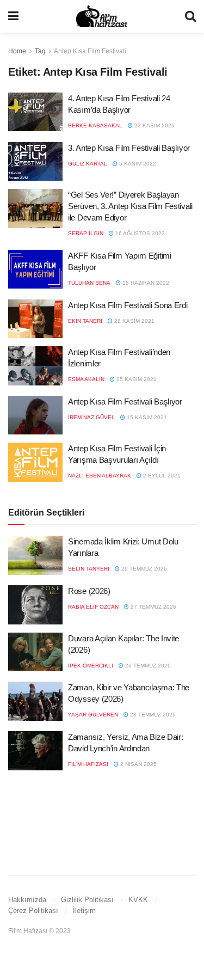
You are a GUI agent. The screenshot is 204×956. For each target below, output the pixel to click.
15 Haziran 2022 (145, 283)
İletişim (84, 910)
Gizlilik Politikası (87, 900)
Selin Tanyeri (88, 569)
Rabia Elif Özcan (93, 607)
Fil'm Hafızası (88, 764)
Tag (40, 51)
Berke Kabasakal (95, 125)
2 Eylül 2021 (161, 476)
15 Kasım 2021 (146, 417)
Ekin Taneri (85, 321)
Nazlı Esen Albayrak (99, 476)
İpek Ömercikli (90, 666)
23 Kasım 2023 (154, 125)
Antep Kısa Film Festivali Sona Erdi (128, 305)
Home (17, 51)
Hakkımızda (27, 900)
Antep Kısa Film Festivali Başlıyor (125, 401)
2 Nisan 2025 (138, 764)
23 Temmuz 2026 (152, 715)
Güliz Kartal (87, 164)
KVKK (138, 900)
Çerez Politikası (33, 910)
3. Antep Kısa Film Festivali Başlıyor (129, 147)
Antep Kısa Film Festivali (90, 51)
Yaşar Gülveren (93, 715)
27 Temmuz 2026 (152, 607)
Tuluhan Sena (89, 283)
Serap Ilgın (85, 233)
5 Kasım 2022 (137, 164)
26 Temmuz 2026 (147, 666)
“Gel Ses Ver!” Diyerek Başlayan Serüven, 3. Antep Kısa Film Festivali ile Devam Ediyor (130, 206)
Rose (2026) (89, 591)
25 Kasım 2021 (136, 379)
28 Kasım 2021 (133, 321)
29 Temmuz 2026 (143, 569)
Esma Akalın (86, 379)
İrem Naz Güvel (91, 417)
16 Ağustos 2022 (139, 233)
